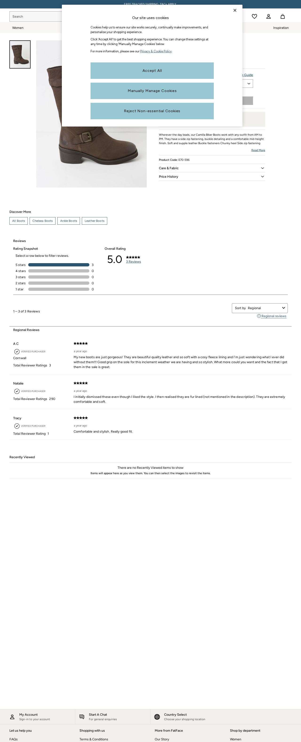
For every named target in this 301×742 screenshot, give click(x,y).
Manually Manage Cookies (152, 90)
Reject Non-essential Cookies (152, 111)
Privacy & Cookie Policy (156, 51)
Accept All (152, 70)
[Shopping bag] (282, 16)
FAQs (13, 739)
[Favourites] (254, 16)
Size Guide (245, 75)
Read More (258, 150)
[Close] (235, 10)
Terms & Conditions (93, 739)
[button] (212, 168)
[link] (268, 16)
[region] (152, 66)
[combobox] (264, 308)
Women (235, 739)
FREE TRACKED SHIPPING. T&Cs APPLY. (150, 4)
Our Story (162, 739)
